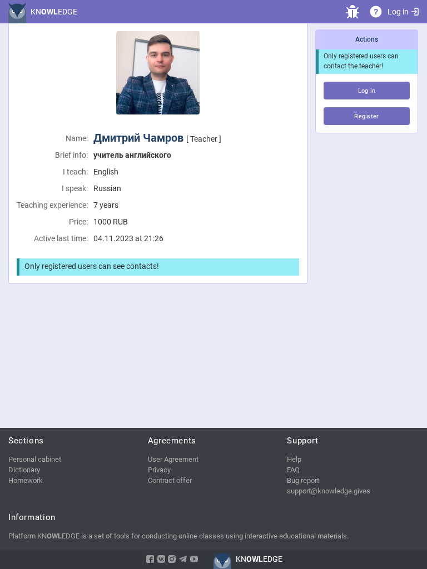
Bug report (303, 480)
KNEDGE (54, 11)
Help (294, 459)
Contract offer (170, 480)
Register (366, 116)
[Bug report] (352, 11)
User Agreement (173, 459)
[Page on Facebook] (150, 559)
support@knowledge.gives (328, 491)
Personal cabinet (34, 459)
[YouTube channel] (194, 559)
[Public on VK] (161, 559)
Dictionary (24, 470)
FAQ (293, 470)
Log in (398, 11)
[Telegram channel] (183, 559)
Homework (25, 480)
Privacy (159, 470)
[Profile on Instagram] (172, 559)
